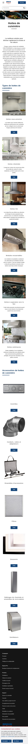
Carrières (4, 658)
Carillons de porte (6, 680)
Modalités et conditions (7, 711)
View (14, 410)
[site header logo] (8, 2)
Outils (3, 708)
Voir (14, 132)
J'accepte (5, 741)
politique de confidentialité (8, 736)
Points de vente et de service (8, 706)
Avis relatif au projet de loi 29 (8, 700)
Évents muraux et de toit (7, 688)
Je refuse (16, 741)
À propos (4, 656)
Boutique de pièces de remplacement (10, 668)
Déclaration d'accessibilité (8, 713)
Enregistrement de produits (8, 703)
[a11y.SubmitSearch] (24, 7)
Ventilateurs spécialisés (7, 685)
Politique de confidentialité (8, 661)
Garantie (4, 698)
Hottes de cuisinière (6, 677)
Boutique (22, 2)
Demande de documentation (8, 719)
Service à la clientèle (7, 695)
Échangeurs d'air (6, 683)
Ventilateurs (5, 675)
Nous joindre (5, 716)
